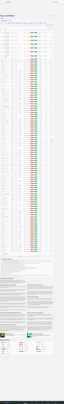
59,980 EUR (32, 183)
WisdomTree (8, 353)
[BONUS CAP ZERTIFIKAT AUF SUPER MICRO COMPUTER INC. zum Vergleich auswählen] (1, 158)
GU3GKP (3, 75)
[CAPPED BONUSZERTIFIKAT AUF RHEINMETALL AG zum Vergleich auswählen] (1, 154)
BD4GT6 (3, 185)
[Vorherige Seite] (18, 256)
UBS (7, 351)
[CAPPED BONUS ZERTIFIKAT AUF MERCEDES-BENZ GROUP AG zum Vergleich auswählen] (1, 99)
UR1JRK (3, 156)
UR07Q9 (3, 195)
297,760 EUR (35, 162)
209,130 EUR (35, 77)
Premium (33, 2)
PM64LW (3, 214)
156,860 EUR (35, 249)
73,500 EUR (35, 97)
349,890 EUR (35, 156)
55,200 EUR (35, 143)
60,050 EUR (35, 183)
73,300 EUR (32, 97)
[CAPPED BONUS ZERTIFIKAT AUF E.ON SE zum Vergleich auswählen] (1, 110)
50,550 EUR (35, 191)
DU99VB (3, 179)
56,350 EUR (32, 139)
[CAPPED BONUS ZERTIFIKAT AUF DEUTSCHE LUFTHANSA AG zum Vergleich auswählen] (1, 197)
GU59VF (3, 150)
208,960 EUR (32, 77)
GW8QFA (3, 101)
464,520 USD (35, 114)
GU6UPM (3, 99)
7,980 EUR (32, 101)
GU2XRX (3, 97)
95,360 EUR (35, 154)
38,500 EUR (35, 133)
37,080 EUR (35, 181)
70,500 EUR (35, 172)
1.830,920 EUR (31, 51)
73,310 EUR (32, 75)
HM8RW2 (3, 139)
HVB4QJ (3, 51)
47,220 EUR (35, 206)
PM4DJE (3, 245)
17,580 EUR (32, 110)
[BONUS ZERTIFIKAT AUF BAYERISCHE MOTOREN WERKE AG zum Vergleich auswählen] (1, 116)
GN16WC (3, 197)
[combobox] (16, 20)
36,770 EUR (32, 181)
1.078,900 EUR (31, 189)
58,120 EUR (35, 86)
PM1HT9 (3, 90)
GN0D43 (3, 110)
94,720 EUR (32, 154)
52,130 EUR (32, 195)
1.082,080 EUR (35, 189)
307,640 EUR (35, 212)
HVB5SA (3, 36)
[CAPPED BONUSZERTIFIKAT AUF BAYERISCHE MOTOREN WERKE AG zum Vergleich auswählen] (1, 191)
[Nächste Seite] (36, 256)
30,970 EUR (35, 158)
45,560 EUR (35, 112)
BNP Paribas (8, 342)
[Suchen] (40, 2)
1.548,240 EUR (35, 32)
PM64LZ (3, 206)
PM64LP (3, 135)
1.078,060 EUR (35, 185)
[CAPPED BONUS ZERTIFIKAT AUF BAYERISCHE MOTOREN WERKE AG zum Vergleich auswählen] (1, 86)
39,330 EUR (32, 137)
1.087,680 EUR (35, 210)
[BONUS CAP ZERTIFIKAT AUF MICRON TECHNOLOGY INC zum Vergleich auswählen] (1, 164)
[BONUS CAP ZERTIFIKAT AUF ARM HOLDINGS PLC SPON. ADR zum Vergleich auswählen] (1, 77)
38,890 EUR (35, 141)
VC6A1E (3, 114)
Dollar (42, 403)
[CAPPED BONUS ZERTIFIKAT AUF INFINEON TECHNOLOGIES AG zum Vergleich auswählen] (1, 139)
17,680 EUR (36, 110)
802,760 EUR (35, 164)
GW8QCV (3, 208)
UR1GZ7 (3, 158)
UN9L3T (3, 143)
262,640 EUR (32, 187)
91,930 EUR (35, 170)
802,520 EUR (32, 164)
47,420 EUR (35, 79)
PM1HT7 (3, 141)
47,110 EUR (32, 79)
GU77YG (3, 108)
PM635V (3, 212)
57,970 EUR (32, 86)
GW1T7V (3, 172)
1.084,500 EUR (32, 210)
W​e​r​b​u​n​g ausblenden (32, 361)
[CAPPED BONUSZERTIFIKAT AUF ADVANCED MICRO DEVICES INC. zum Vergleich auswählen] (1, 162)
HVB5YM (3, 32)
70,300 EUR (32, 172)
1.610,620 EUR (31, 40)
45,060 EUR (35, 193)
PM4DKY (3, 133)
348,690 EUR (32, 156)
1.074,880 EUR (31, 185)
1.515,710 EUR (31, 36)
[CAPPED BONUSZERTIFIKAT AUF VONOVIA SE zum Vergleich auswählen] (1, 123)
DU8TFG (3, 152)
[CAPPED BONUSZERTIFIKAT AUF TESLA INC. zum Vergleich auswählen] (1, 187)
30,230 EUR (35, 168)
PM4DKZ (3, 181)
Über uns (55, 403)
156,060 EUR (32, 249)
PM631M (3, 249)
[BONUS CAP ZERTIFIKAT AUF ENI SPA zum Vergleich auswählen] (1, 243)
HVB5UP (3, 59)
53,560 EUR (32, 135)
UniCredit (25, 351)
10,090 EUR (32, 160)
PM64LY (3, 103)
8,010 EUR (36, 101)
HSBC (25, 344)
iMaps (42, 344)
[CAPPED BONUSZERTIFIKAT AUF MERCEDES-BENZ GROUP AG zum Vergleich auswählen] (1, 193)
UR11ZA (3, 160)
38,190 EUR (32, 133)
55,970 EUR (35, 116)
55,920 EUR (32, 116)
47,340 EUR (35, 214)
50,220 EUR (32, 191)
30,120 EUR (32, 168)
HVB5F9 (3, 40)
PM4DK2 (3, 73)
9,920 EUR (32, 166)
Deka (25, 342)
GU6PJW (3, 116)
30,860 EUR (32, 158)
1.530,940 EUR (35, 36)
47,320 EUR (32, 214)
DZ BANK (43, 342)
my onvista (29, 2)
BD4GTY (3, 210)
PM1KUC (3, 193)
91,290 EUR (32, 170)
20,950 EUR (32, 152)
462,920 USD (32, 114)
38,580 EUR (32, 141)
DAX (36, 403)
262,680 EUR (35, 187)
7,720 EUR (36, 208)
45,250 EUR (32, 112)
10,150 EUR (35, 160)
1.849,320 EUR (35, 51)
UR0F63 (3, 166)
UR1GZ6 (3, 168)
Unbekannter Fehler (56, 1)
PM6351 (3, 162)
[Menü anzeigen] (23, 2)
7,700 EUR (32, 208)
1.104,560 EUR (35, 251)
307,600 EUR (32, 212)
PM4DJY (3, 145)
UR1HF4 (3, 164)
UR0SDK (3, 247)
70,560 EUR (35, 108)
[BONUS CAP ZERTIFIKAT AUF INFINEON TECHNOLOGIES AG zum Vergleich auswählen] (1, 143)
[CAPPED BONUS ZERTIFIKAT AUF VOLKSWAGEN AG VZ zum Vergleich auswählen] (1, 75)
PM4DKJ (3, 112)
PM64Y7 (3, 187)
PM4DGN (3, 177)
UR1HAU (3, 77)
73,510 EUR (35, 75)
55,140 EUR (32, 143)
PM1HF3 (3, 191)
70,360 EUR (32, 108)
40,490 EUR (32, 90)
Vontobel (43, 351)
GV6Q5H (3, 86)
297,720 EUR (32, 162)
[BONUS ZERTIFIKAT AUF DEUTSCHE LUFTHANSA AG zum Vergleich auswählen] (1, 101)
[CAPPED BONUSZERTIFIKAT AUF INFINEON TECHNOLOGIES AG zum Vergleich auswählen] (1, 73)
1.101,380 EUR (31, 251)
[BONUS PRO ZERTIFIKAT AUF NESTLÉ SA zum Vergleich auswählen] (1, 59)
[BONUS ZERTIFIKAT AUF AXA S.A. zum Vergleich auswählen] (1, 64)
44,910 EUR (32, 99)
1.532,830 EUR (31, 32)
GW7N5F (3, 183)
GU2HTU (3, 88)
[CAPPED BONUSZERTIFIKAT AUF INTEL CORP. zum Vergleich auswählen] (1, 103)
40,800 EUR (35, 90)
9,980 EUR (36, 166)
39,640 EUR (35, 137)
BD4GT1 (3, 251)
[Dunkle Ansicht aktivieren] (9, 0)
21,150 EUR (35, 152)
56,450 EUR (35, 139)
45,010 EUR (35, 99)
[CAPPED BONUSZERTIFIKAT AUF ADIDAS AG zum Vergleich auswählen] (1, 177)
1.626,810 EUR (35, 40)
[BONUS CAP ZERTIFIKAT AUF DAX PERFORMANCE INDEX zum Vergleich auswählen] (1, 156)
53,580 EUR (35, 135)
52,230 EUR (35, 195)
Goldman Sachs (9, 344)
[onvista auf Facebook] (24, 403)
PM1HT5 (3, 137)
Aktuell (26, 2)
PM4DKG (3, 79)
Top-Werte (47, 403)
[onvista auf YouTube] (25, 403)
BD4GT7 (3, 189)
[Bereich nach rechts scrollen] (52, 141)
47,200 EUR (32, 206)
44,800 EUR (32, 193)
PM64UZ (3, 170)
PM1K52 (3, 154)
